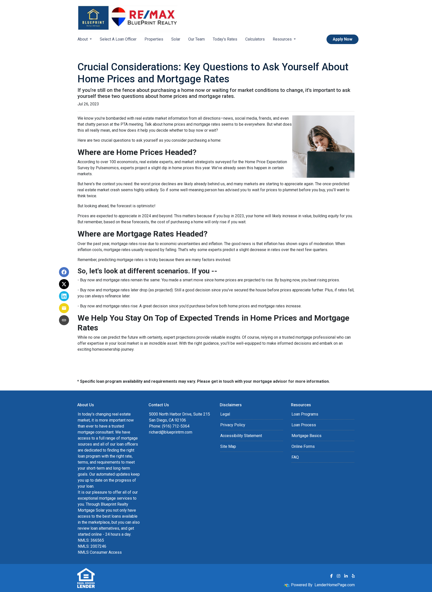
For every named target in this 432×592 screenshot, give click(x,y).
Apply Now (342, 39)
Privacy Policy (232, 425)
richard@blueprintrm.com (170, 432)
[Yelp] (353, 576)
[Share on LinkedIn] (64, 296)
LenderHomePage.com (334, 584)
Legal (225, 414)
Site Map (228, 446)
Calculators (255, 39)
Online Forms (303, 446)
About (83, 39)
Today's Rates (225, 39)
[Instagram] (338, 576)
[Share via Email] (64, 308)
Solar (175, 39)
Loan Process (304, 425)
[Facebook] (331, 576)
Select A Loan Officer (118, 39)
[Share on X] (64, 284)
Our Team (196, 39)
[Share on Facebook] (64, 272)
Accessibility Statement (241, 435)
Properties (153, 39)
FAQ (295, 457)
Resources (283, 39)
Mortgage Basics (307, 435)
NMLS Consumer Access (100, 552)
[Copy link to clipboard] (64, 320)
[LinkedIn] (346, 576)
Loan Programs (305, 414)
